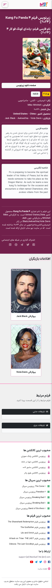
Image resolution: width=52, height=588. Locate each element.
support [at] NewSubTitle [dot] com (34, 557)
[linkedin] (10, 244)
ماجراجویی (23, 100)
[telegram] (22, 244)
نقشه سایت (42, 568)
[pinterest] (16, 244)
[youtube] (31, 562)
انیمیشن (41, 100)
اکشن (32, 100)
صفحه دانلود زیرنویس (26, 85)
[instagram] (45, 562)
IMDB (35, 94)
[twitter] (27, 244)
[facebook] (34, 244)
